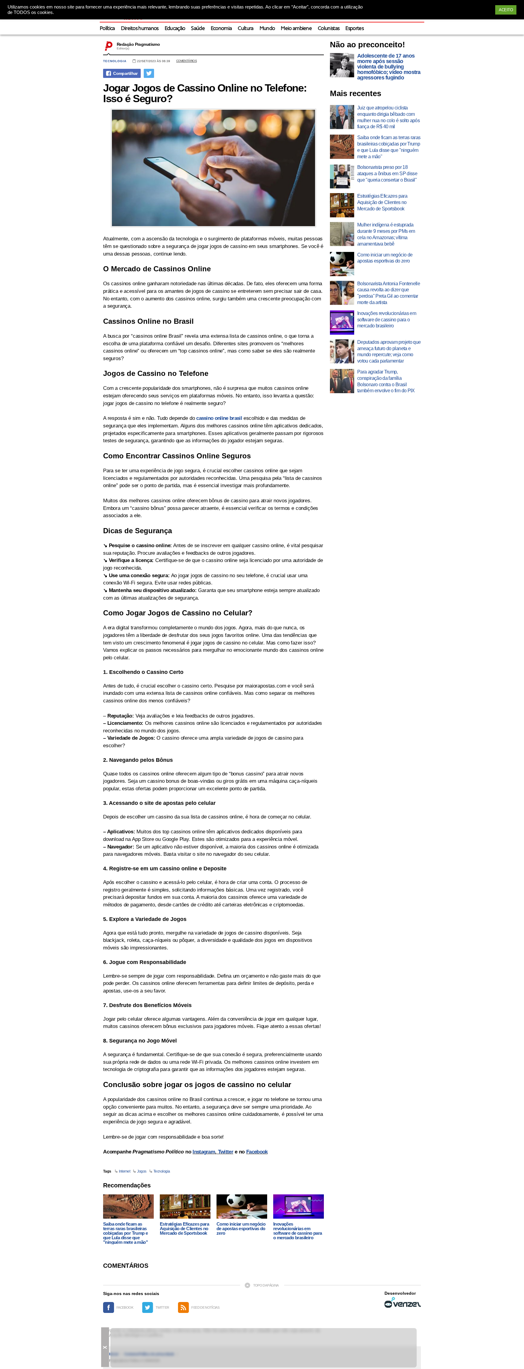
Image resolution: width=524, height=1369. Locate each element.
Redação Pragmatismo (138, 44)
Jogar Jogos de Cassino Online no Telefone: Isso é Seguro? (205, 93)
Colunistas (328, 28)
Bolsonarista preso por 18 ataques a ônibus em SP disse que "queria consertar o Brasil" (387, 173)
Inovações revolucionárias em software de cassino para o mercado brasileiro (297, 1231)
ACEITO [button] (506, 10)
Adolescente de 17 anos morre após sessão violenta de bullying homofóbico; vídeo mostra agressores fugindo (389, 66)
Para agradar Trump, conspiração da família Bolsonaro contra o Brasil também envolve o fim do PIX (386, 381)
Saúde (198, 28)
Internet (124, 1171)
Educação (175, 28)
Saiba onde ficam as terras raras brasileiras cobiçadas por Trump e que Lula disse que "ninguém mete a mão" (125, 1233)
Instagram (204, 1152)
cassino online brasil (219, 418)
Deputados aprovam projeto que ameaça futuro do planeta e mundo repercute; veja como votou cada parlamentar (389, 351)
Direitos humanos (140, 28)
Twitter (225, 1152)
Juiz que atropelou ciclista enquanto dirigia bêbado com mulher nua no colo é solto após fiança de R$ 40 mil (388, 117)
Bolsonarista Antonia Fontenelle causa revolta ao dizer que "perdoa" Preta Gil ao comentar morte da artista (388, 293)
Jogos (141, 1171)
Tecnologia (114, 61)
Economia (221, 28)
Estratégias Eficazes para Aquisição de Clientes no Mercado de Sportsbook (184, 1228)
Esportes (354, 28)
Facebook (257, 1152)
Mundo (267, 28)
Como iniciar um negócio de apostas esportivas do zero (241, 1228)
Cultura (245, 28)
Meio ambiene (296, 28)
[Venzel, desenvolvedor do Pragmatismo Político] (403, 1302)
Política (107, 28)
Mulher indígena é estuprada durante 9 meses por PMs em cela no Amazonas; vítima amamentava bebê (386, 234)
